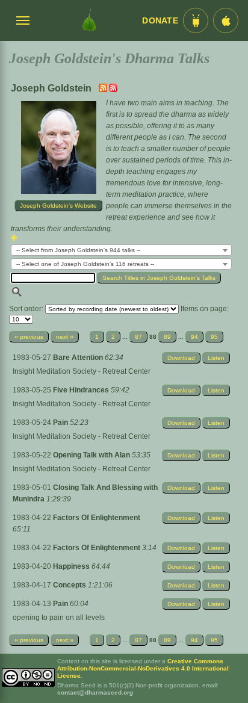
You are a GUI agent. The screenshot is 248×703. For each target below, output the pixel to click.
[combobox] (121, 250)
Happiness (72, 566)
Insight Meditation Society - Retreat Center (81, 371)
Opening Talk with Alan (92, 455)
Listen (216, 358)
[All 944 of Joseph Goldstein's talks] (113, 89)
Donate (160, 20)
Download (181, 358)
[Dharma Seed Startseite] (89, 20)
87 (138, 336)
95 (214, 336)
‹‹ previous (28, 336)
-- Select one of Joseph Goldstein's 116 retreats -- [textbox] (85, 264)
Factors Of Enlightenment (96, 517)
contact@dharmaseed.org (95, 692)
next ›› (64, 336)
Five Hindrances (82, 390)
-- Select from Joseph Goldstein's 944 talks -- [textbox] (78, 250)
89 (167, 336)
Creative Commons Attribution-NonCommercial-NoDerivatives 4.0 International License (143, 668)
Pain (61, 422)
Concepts (70, 585)
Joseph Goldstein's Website (58, 205)
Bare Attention (79, 357)
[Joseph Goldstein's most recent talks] (104, 89)
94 (194, 336)
